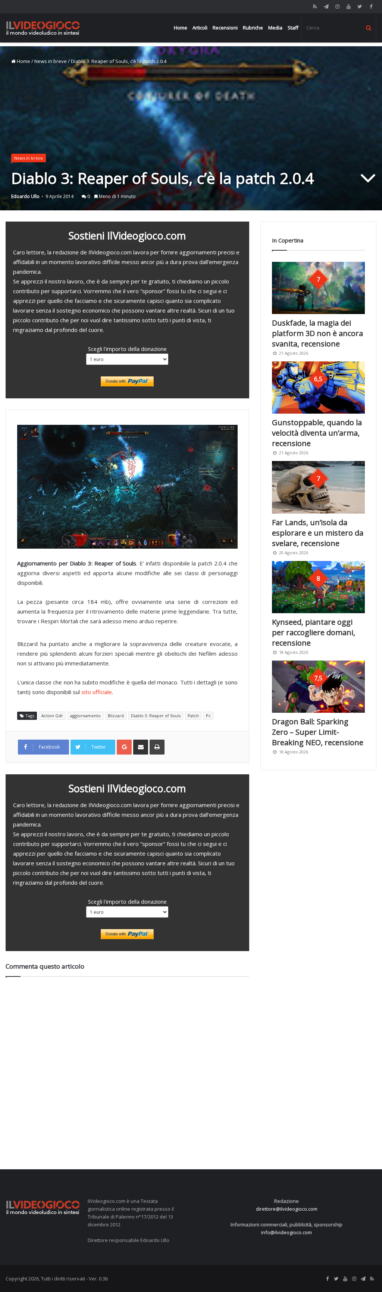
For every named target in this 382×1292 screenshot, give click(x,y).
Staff (293, 27)
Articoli (199, 27)
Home (180, 27)
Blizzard (116, 715)
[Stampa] (157, 747)
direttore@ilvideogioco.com (286, 1208)
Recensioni (225, 27)
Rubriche (253, 27)
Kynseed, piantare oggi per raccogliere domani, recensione (313, 632)
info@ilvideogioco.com (286, 1232)
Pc (208, 715)
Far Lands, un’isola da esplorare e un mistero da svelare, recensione (317, 532)
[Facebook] (370, 6)
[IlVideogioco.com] (43, 28)
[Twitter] (359, 6)
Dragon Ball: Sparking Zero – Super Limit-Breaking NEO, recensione (317, 731)
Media (275, 27)
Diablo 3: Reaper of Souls (156, 715)
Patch (193, 715)
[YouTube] (348, 6)
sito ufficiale (96, 692)
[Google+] (124, 747)
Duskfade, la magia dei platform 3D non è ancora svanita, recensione (317, 333)
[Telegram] (326, 6)
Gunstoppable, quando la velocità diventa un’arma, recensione (317, 432)
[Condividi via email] (140, 747)
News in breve (50, 61)
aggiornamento (85, 715)
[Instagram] (337, 6)
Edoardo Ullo (25, 196)
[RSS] (314, 6)
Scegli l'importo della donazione (127, 348)
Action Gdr (52, 715)
